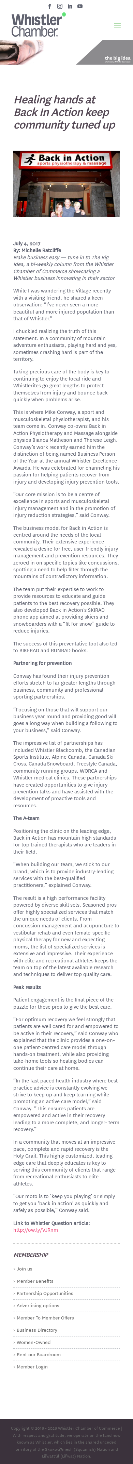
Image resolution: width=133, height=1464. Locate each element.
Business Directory (37, 1329)
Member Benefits (35, 1280)
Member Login (32, 1366)
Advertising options (38, 1305)
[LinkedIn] (70, 8)
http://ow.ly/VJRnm (35, 1229)
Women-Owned (33, 1342)
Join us (24, 1268)
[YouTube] (80, 8)
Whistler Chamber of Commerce (89, 1427)
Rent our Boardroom (39, 1354)
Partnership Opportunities (45, 1293)
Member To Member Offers (45, 1317)
